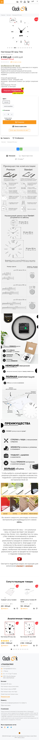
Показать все (5, 697)
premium (29, 566)
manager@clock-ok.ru (9, 668)
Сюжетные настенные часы (9, 694)
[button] (7, 47)
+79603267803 (7, 664)
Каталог (4, 142)
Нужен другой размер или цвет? (19, 130)
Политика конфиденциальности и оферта (13, 703)
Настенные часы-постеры (9, 691)
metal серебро (8, 106)
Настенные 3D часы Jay (8, 637)
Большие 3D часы (12, 142)
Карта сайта (21, 737)
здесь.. (19, 522)
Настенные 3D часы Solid (28, 637)
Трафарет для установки (8, 600)
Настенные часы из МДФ (8, 689)
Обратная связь (6, 705)
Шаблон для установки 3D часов (28, 600)
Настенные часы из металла (9, 686)
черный (6, 102)
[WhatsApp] (21, 149)
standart (20, 566)
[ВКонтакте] (18, 149)
